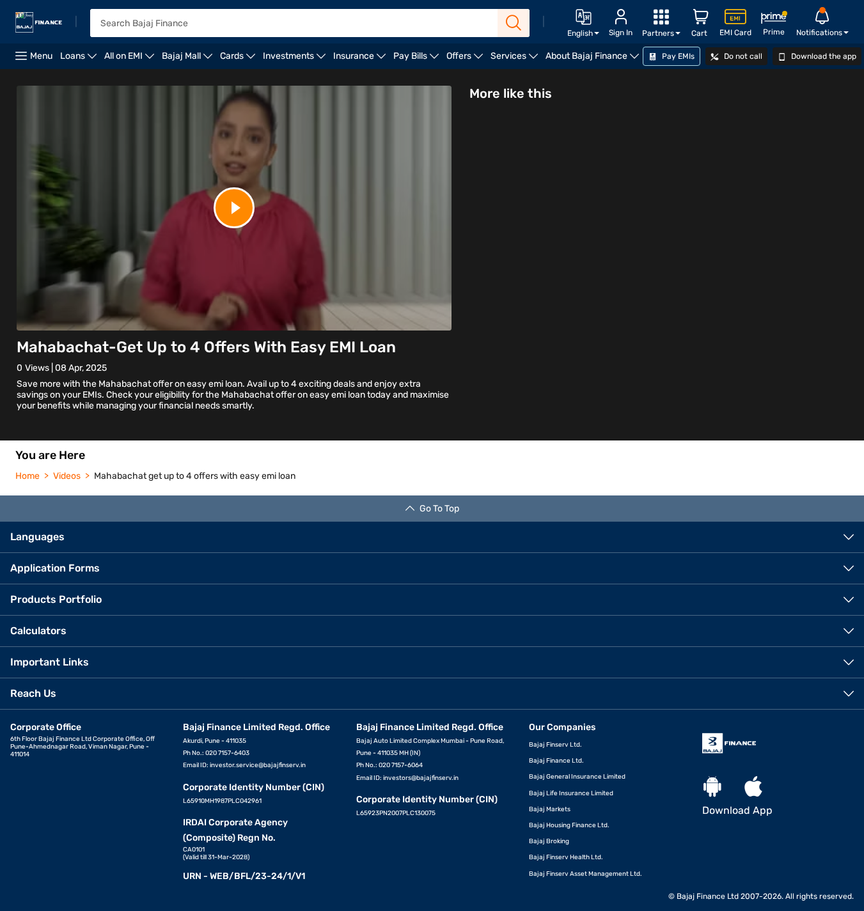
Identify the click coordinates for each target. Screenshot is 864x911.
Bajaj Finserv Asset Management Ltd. (585, 874)
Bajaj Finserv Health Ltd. (566, 857)
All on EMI (131, 60)
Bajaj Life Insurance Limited (571, 793)
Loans (80, 60)
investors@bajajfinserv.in (421, 778)
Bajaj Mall (189, 60)
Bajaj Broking (549, 841)
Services (516, 60)
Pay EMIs (677, 56)
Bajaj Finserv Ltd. (555, 745)
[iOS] (753, 787)
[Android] (712, 787)
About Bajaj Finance (594, 60)
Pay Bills (418, 60)
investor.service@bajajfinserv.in (258, 765)
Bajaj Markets (549, 809)
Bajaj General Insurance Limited (577, 777)
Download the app (822, 56)
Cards (239, 60)
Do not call (742, 56)
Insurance (361, 60)
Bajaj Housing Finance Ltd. (569, 825)
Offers (466, 60)
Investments (296, 60)
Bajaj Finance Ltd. (556, 761)
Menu (41, 56)
